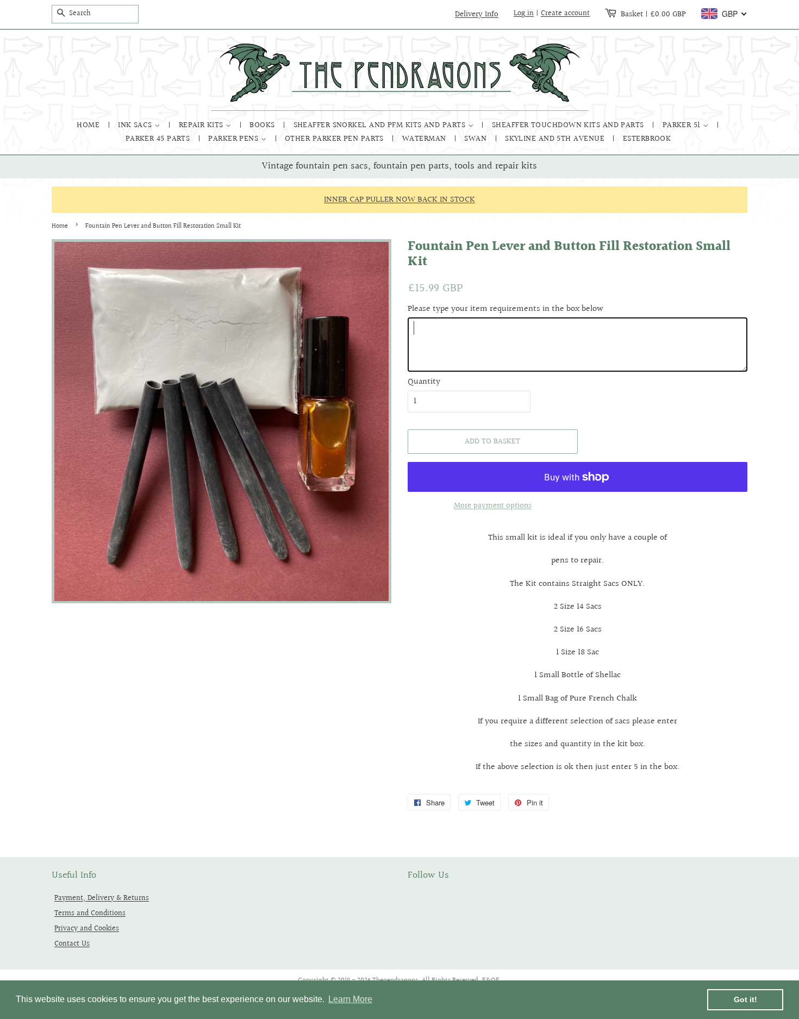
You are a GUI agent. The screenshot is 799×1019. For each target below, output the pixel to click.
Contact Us (72, 943)
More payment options (493, 505)
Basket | (653, 14)
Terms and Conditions (90, 913)
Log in (524, 14)
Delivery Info (476, 14)
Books (263, 125)
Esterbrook (647, 139)
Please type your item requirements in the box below (505, 309)
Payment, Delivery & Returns (101, 898)
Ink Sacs (136, 125)
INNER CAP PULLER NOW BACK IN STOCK (399, 200)
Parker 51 (683, 125)
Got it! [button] (745, 999)
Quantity (424, 382)
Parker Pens (234, 139)
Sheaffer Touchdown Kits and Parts (569, 125)
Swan (476, 139)
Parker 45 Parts (159, 139)
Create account (565, 14)
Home (89, 125)
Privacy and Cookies (86, 928)
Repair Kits (202, 125)
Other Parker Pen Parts (335, 139)
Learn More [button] (350, 999)
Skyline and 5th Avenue (556, 139)
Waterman (425, 139)
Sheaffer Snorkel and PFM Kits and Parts (381, 125)
